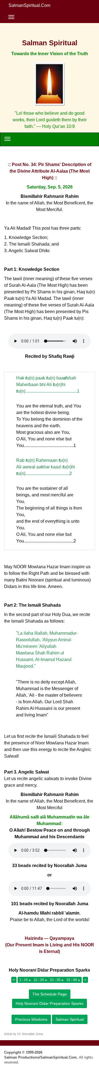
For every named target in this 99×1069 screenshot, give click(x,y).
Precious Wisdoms (31, 1019)
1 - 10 (24, 980)
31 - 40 (72, 980)
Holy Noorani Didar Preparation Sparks (49, 1003)
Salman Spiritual (70, 1019)
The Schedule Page (49, 994)
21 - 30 (55, 980)
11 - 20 (39, 980)
